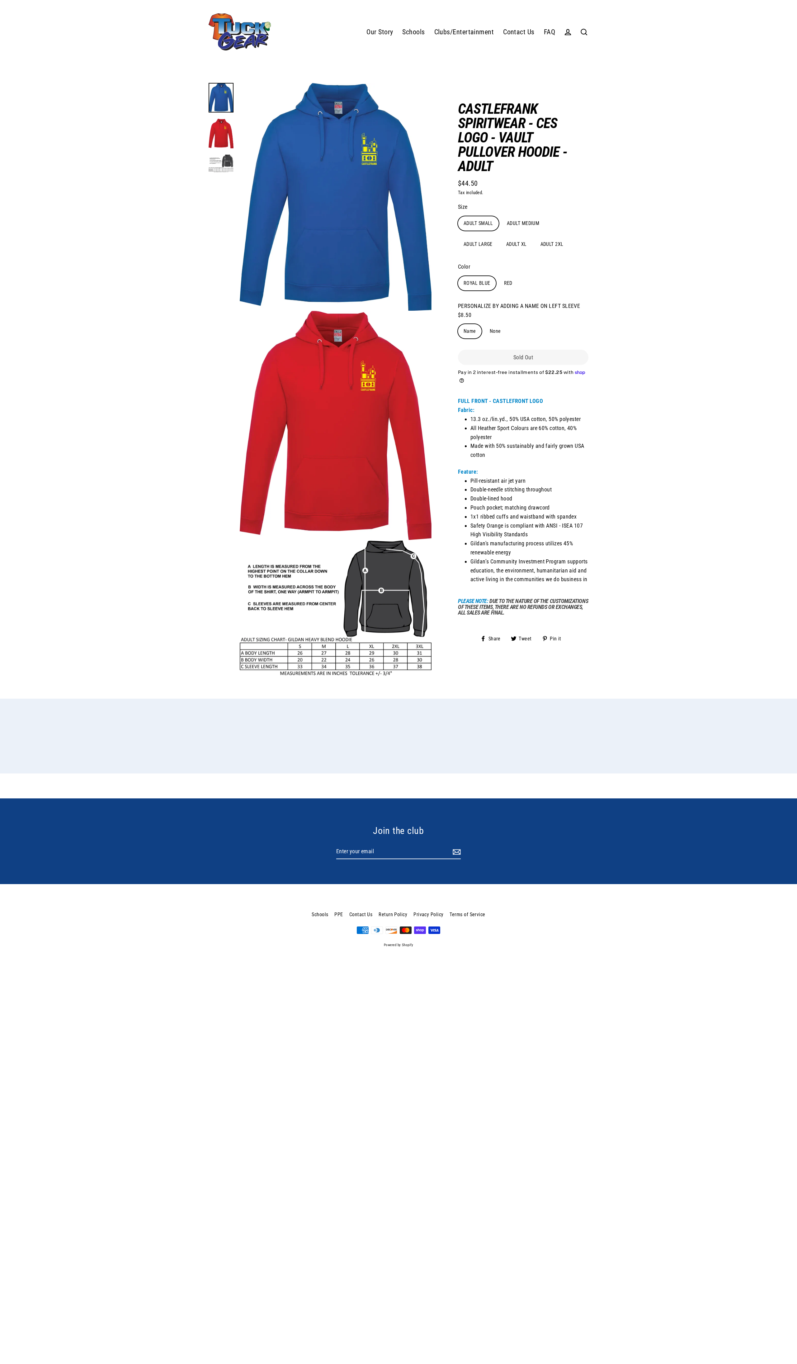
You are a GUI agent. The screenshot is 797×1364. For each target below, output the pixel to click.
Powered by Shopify (398, 945)
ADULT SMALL (478, 223)
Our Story (379, 32)
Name (470, 331)
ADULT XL (516, 244)
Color (464, 266)
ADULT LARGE (478, 244)
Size (463, 206)
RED (508, 283)
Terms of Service (467, 914)
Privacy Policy (428, 914)
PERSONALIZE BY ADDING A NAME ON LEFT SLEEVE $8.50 (519, 310)
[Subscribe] (456, 852)
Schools (413, 32)
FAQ (549, 32)
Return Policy (393, 914)
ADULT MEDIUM (523, 223)
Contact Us (519, 32)
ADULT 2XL (552, 244)
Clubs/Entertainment (464, 32)
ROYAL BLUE (477, 283)
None (495, 331)
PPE (338, 914)
